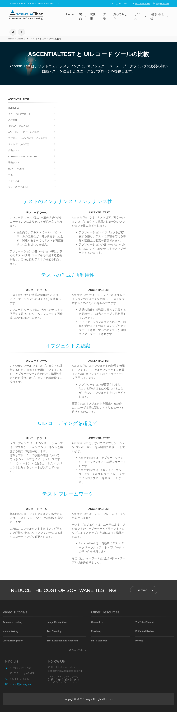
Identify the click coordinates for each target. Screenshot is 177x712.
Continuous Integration (22, 156)
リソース (138, 16)
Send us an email (142, 3)
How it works (16, 168)
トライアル (14, 181)
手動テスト (14, 162)
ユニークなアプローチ (19, 114)
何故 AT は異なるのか (19, 126)
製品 (80, 16)
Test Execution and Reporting (62, 640)
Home (70, 14)
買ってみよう (120, 16)
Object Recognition (13, 640)
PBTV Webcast (99, 640)
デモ (104, 16)
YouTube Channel (144, 622)
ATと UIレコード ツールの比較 (47, 39)
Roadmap (96, 631)
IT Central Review (144, 631)
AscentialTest (23, 39)
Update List (97, 622)
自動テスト (14, 150)
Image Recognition (57, 622)
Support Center (162, 3)
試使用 (93, 16)
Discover (141, 590)
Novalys (87, 699)
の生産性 (12, 120)
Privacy (139, 640)
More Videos (79, 650)
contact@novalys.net (21, 684)
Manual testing (10, 631)
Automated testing (12, 622)
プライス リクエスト (18, 187)
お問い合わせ (157, 16)
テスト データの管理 (18, 144)
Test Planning (54, 631)
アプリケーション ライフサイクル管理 (27, 138)
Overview (13, 108)
